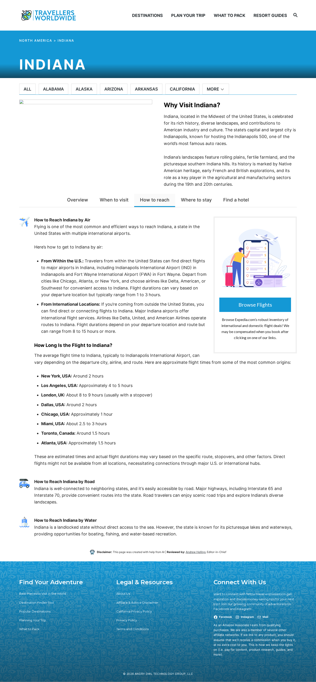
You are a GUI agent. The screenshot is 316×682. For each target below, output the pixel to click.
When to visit (114, 200)
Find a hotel (236, 200)
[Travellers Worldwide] (51, 15)
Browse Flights (255, 305)
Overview (77, 200)
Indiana (66, 40)
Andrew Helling (195, 552)
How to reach (154, 200)
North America (35, 40)
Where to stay (196, 200)
